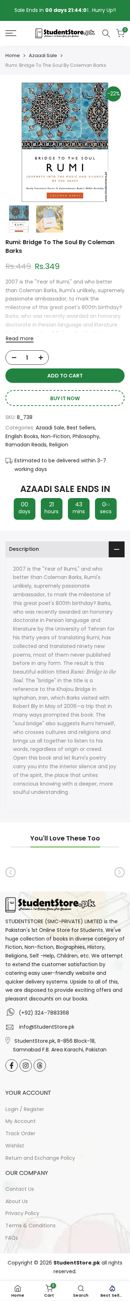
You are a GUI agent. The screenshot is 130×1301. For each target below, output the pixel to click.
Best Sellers (81, 427)
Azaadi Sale (43, 55)
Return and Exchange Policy (40, 1158)
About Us (16, 1201)
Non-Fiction (55, 436)
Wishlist (14, 1145)
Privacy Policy (22, 1213)
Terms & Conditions (30, 1225)
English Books (21, 436)
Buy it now (65, 398)
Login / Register (24, 1109)
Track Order (20, 1133)
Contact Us (19, 1189)
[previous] (10, 872)
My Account (20, 1121)
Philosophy (86, 436)
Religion (58, 444)
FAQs (11, 1237)
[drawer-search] (106, 33)
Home (12, 55)
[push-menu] (10, 33)
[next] (119, 872)
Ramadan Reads (26, 444)
